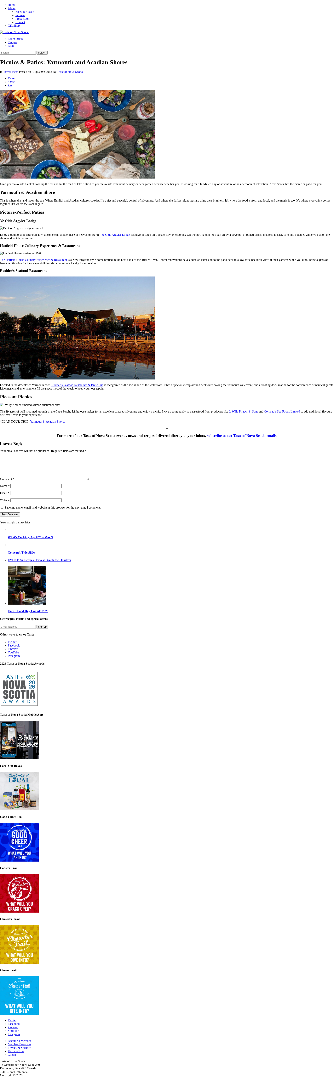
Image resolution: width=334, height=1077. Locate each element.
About (11, 8)
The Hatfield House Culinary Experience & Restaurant (33, 259)
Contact (20, 22)
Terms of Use (16, 1051)
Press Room (22, 18)
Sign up (42, 626)
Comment (7, 479)
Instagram (14, 656)
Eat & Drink (15, 38)
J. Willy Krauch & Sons (243, 411)
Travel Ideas (10, 71)
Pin (10, 85)
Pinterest (13, 649)
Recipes (12, 42)
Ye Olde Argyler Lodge (115, 234)
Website (5, 500)
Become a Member (19, 1040)
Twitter (12, 642)
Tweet (11, 78)
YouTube (13, 652)
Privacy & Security (19, 1047)
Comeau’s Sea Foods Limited (282, 411)
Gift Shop (14, 25)
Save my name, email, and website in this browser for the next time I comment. (53, 507)
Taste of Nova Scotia (70, 71)
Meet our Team (24, 11)
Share (11, 81)
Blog (11, 45)
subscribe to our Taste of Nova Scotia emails (241, 436)
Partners (20, 15)
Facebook (14, 645)
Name (5, 485)
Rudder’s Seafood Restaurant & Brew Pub (77, 385)
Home (11, 4)
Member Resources (19, 1044)
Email (4, 493)
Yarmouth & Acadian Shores (47, 421)
